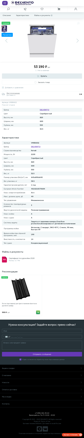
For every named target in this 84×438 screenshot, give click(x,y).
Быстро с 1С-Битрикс (71, 435)
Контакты (6, 404)
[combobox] (6, 337)
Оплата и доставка (9, 390)
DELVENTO (44, 110)
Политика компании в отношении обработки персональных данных (42, 433)
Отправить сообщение (42, 354)
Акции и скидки (8, 368)
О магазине (6, 375)
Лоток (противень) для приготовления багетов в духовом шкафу (19, 305)
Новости (5, 382)
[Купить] (38, 312)
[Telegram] (39, 429)
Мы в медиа (6, 397)
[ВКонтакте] (45, 429)
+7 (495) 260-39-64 (42, 413)
